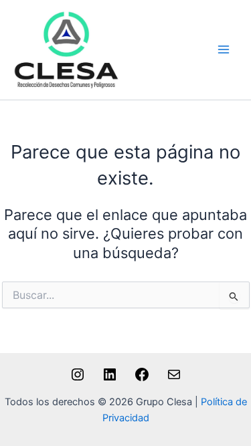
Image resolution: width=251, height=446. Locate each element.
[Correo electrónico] (174, 379)
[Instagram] (78, 379)
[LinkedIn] (110, 379)
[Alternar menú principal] (224, 50)
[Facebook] (142, 379)
